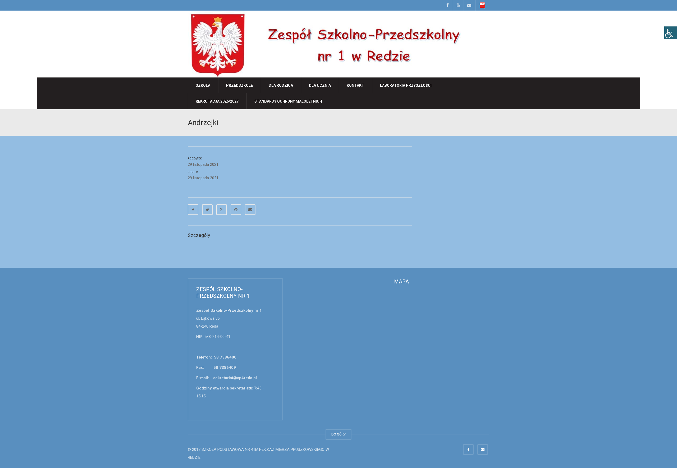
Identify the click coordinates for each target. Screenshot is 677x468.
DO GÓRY (338, 434)
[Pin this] (236, 209)
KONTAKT (355, 85)
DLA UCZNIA (320, 85)
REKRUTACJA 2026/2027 (217, 101)
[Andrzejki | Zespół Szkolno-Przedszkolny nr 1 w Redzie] (324, 43)
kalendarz (481, 122)
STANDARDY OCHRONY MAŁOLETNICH (288, 101)
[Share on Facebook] (193, 209)
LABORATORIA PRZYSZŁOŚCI (406, 85)
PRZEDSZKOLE (239, 85)
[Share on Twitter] (207, 209)
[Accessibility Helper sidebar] (670, 32)
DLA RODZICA (281, 85)
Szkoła (203, 85)
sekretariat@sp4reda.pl (235, 377)
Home (466, 122)
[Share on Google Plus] (221, 209)
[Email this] (250, 209)
